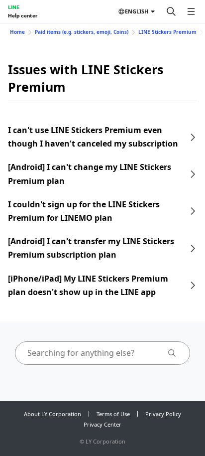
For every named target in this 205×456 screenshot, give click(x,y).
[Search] (171, 11)
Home (17, 31)
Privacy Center (102, 424)
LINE (13, 6)
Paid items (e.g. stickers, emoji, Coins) (81, 31)
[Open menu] (191, 11)
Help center (22, 15)
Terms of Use (113, 414)
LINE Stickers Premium (167, 31)
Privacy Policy (163, 414)
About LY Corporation (52, 414)
